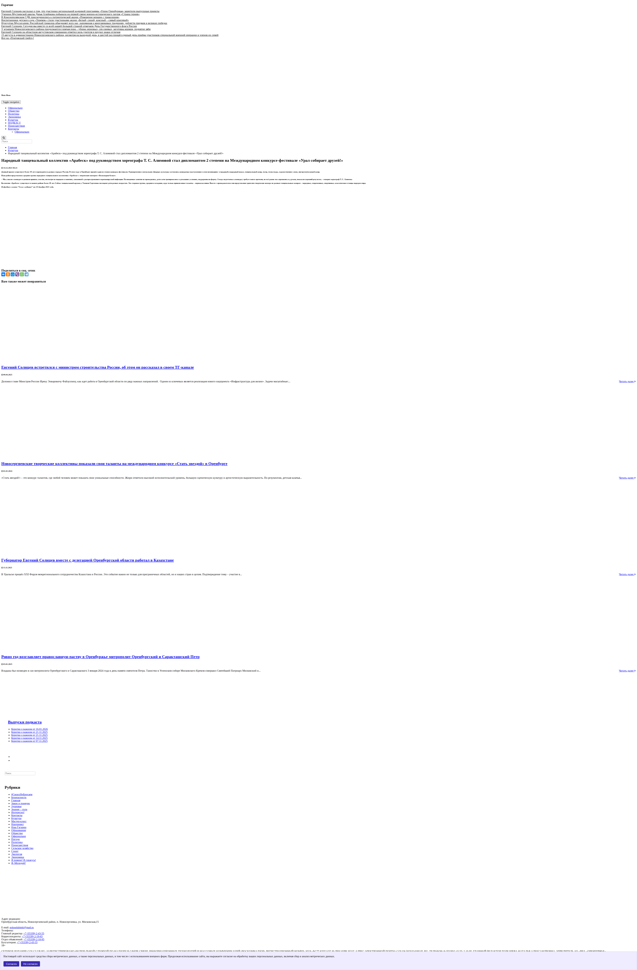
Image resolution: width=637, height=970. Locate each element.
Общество (13, 110)
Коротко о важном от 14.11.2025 (29, 738)
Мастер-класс (19, 821)
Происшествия (16, 125)
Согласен (11, 964)
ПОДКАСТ (14, 122)
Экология (16, 854)
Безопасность (18, 797)
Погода (15, 839)
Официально (15, 107)
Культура (13, 119)
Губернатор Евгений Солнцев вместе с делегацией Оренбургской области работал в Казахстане (87, 560)
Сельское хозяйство (22, 848)
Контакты (13, 128)
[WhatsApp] (22, 274)
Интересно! (17, 812)
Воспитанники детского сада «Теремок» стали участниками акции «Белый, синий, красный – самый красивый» (65, 20)
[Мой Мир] (13, 274)
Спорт (14, 851)
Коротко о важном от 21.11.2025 (29, 732)
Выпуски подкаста (25, 722)
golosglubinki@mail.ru (22, 927)
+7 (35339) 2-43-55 (33, 933)
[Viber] (17, 274)
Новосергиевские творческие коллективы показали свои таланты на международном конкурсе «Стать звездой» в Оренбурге (114, 463)
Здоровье (16, 806)
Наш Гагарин (18, 827)
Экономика (14, 116)
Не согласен (30, 964)
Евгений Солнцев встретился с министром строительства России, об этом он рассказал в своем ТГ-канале (97, 367)
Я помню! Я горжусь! (23, 860)
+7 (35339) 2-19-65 (32, 936)
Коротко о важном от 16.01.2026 (29, 729)
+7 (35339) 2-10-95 (34, 939)
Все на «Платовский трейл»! (17, 38)
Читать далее (626, 381)
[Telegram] (27, 274)
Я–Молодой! (18, 863)
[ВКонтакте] (3, 274)
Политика (13, 113)
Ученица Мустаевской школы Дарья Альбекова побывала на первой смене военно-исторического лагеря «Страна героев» (70, 14)
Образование (18, 830)
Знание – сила (19, 809)
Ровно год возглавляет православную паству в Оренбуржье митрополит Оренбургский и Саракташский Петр (100, 657)
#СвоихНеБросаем (21, 794)
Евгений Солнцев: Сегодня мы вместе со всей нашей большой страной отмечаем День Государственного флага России (69, 26)
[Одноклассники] (8, 274)
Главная (12, 147)
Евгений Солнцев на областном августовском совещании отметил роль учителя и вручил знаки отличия (60, 32)
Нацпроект (17, 824)
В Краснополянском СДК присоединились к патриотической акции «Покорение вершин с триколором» (60, 17)
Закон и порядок (20, 803)
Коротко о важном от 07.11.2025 (29, 741)
